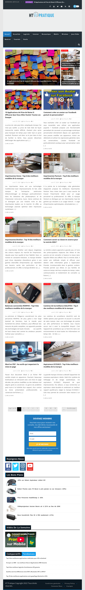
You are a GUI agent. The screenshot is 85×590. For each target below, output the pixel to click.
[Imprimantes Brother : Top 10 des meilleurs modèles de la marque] (23, 227)
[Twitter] (58, 6)
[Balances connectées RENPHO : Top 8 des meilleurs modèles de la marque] (23, 293)
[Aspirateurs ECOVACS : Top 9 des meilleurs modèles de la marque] (62, 352)
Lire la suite (9, 143)
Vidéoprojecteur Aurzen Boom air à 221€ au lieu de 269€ (38, 506)
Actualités (16, 34)
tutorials (47, 90)
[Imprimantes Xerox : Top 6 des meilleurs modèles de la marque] (23, 163)
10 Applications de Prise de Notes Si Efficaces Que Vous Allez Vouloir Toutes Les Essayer (49, 2)
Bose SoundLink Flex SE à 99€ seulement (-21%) (35, 515)
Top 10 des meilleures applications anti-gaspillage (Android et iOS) (26, 576)
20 (50, 408)
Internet (29, 2)
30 (55, 408)
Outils (25, 39)
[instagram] (69, 6)
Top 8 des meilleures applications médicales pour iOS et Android (26, 558)
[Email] (62, 6)
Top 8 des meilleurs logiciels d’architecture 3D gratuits (23, 567)
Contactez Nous (56, 586)
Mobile (56, 34)
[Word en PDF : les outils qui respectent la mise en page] (23, 352)
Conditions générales (52, 583)
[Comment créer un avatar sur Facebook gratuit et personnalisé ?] (62, 100)
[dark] (76, 6)
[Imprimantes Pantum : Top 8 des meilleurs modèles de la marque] (62, 163)
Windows (65, 34)
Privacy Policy (70, 583)
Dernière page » (71, 408)
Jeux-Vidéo (75, 34)
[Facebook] (50, 6)
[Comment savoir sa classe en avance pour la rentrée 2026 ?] (62, 227)
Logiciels (26, 34)
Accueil (7, 34)
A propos (69, 586)
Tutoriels (17, 39)
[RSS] (65, 6)
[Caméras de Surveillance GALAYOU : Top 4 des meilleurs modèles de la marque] (62, 293)
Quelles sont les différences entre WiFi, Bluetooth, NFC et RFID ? (26, 572)
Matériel (8, 39)
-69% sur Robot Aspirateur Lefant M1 (31, 480)
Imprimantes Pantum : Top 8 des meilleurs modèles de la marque (73, 83)
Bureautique (46, 34)
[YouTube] (54, 6)
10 (46, 408)
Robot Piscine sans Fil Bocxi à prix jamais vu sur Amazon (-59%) (41, 489)
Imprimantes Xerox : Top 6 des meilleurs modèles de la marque (73, 64)
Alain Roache (26, 121)
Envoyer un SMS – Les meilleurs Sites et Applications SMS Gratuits (26, 563)
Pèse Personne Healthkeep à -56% (30, 498)
